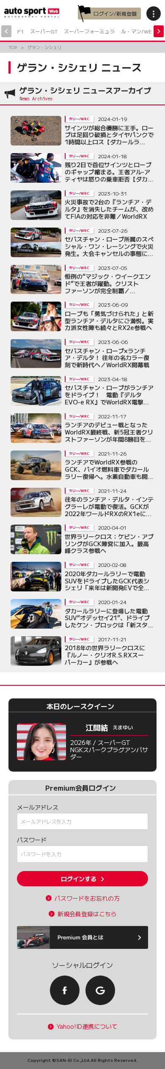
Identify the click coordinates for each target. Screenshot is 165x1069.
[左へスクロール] (6, 31)
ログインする (78, 878)
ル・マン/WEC (138, 31)
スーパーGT (44, 31)
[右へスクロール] (159, 31)
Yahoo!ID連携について (87, 1026)
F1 (20, 31)
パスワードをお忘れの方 (87, 898)
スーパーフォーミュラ (89, 31)
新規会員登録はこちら (87, 914)
